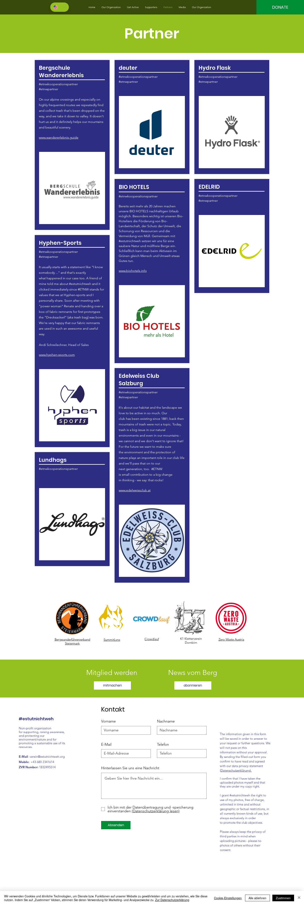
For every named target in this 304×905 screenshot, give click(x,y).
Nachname (166, 721)
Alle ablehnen (257, 898)
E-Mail (106, 744)
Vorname (108, 721)
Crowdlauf (152, 639)
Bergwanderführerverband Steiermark (72, 641)
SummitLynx (112, 640)
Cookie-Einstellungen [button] (228, 898)
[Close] (299, 898)
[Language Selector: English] (59, 7)
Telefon (163, 744)
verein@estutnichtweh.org (47, 757)
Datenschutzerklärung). (236, 770)
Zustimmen (283, 898)
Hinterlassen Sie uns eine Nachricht (130, 768)
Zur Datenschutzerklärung (172, 900)
